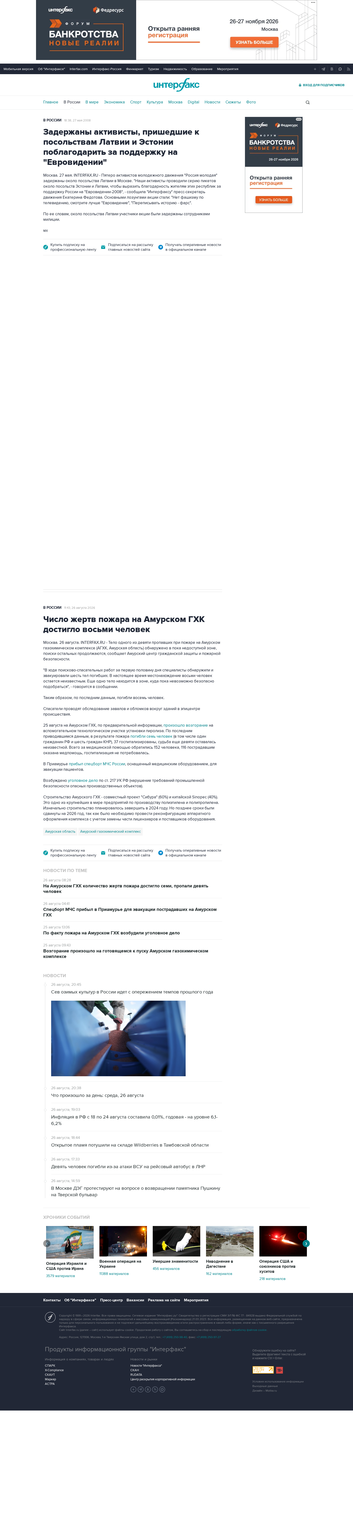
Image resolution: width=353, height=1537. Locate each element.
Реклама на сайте (164, 1300)
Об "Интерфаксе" (51, 69)
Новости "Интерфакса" (146, 1366)
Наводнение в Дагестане (219, 1264)
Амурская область (60, 831)
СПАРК (50, 1366)
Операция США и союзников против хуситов (277, 1266)
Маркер (50, 1379)
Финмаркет (134, 69)
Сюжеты (233, 102)
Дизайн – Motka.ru (264, 1391)
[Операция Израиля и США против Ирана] (70, 1257)
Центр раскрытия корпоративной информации (162, 1379)
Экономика (114, 102)
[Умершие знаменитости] (176, 1255)
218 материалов (272, 1279)
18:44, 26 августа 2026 (80, 289)
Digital (193, 102)
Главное (50, 102)
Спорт (135, 102)
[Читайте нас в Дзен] (133, 1389)
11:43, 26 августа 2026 (79, 608)
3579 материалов (60, 1276)
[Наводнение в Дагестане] (230, 1255)
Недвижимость (175, 69)
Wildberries (93, 375)
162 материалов (219, 1274)
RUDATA (136, 1375)
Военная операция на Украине (120, 1264)
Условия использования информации (278, 1381)
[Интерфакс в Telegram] (141, 1389)
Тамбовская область (62, 375)
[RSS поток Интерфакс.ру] (155, 1389)
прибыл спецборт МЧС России (96, 764)
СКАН (134, 1370)
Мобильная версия (18, 69)
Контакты (52, 1300)
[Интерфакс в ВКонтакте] (148, 1389)
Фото (251, 102)
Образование (202, 69)
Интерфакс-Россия (107, 69)
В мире (92, 102)
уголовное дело (83, 780)
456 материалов (166, 1269)
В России (72, 102)
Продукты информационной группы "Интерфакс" (115, 1349)
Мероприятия (227, 69)
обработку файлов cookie (249, 1330)
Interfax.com (79, 69)
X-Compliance (54, 1370)
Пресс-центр (111, 1300)
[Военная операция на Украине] (123, 1255)
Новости (212, 102)
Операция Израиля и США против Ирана (66, 1266)
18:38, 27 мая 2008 (77, 120)
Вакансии (135, 1300)
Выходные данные (265, 1386)
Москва (175, 102)
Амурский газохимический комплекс (110, 831)
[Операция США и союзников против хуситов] (283, 1255)
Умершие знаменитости (175, 1261)
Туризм (153, 69)
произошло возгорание (186, 725)
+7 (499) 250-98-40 (175, 1337)
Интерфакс (176, 85)
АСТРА (50, 1384)
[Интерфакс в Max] (162, 1389)
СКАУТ (50, 1375)
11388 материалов (114, 1274)
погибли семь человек (151, 736)
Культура (155, 102)
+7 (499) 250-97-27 (209, 1337)
